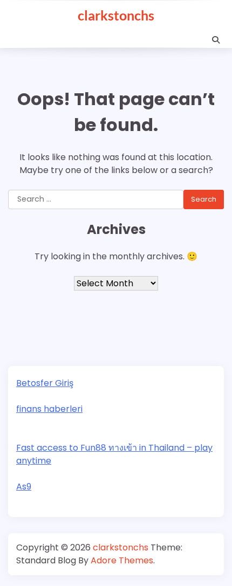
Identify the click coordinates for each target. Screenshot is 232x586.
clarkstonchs (116, 15)
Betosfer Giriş (44, 383)
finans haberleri (49, 409)
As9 (23, 486)
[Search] (216, 40)
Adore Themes (122, 560)
